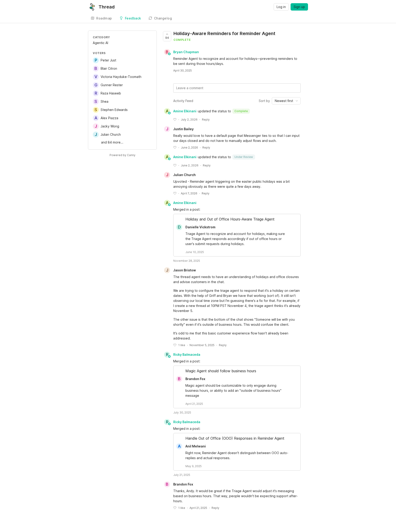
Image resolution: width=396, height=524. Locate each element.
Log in (281, 7)
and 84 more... (112, 142)
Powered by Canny (122, 155)
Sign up (299, 7)
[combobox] (286, 101)
